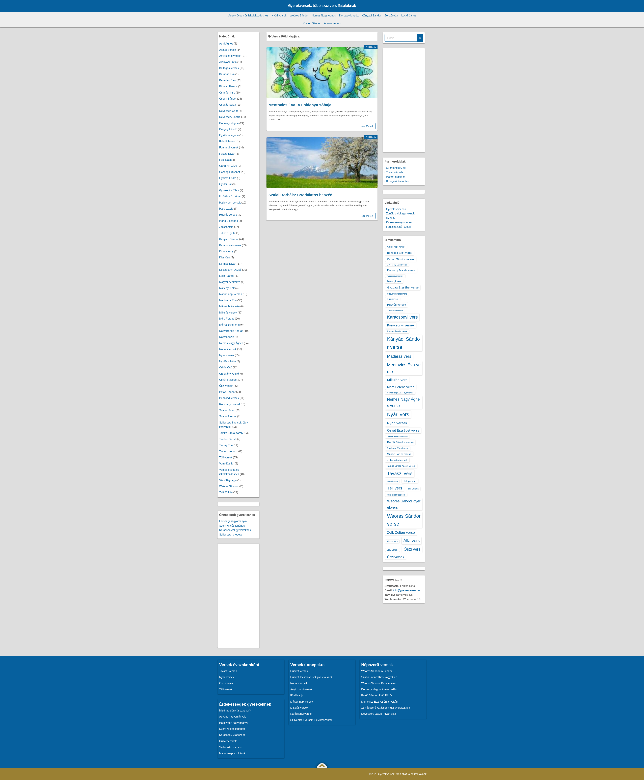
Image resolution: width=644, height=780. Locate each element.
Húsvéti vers (392, 299)
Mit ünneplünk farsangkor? (235, 710)
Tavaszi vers (400, 473)
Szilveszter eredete (230, 534)
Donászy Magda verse (401, 270)
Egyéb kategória (229, 135)
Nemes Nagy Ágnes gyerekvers (400, 393)
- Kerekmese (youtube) (398, 222)
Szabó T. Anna (227, 416)
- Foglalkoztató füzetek (398, 226)
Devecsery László (229, 117)
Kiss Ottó (224, 257)
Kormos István (227, 263)
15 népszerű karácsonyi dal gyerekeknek (385, 707)
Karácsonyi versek (230, 245)
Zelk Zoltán (391, 15)
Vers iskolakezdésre (396, 495)
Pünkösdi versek (229, 398)
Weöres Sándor (299, 15)
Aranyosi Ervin (228, 62)
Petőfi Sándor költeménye (397, 437)
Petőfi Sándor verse (400, 442)
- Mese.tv (390, 218)
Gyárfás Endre (227, 178)
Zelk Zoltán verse (401, 532)
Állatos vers (392, 541)
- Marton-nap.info (395, 176)
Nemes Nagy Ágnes (324, 15)
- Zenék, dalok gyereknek (400, 213)
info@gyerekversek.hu (406, 590)
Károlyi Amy (226, 251)
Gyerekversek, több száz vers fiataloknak (322, 6)
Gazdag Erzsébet (229, 172)
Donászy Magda (349, 15)
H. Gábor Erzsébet (230, 196)
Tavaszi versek (228, 451)
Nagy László (226, 337)
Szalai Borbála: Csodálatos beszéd (300, 195)
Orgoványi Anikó (229, 373)
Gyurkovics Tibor (229, 190)
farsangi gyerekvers (395, 276)
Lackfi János (408, 15)
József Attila (226, 227)
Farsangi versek (228, 147)
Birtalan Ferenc (228, 86)
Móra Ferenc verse (400, 387)
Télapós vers (392, 481)
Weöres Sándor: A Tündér (376, 671)
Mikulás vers (397, 380)
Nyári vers (398, 414)
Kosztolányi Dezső (230, 269)
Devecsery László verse (397, 265)
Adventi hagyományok (232, 716)
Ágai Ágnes (226, 43)
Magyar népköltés (229, 282)
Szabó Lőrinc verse (399, 454)
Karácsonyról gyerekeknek (235, 530)
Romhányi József (229, 404)
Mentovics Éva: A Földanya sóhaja (300, 105)
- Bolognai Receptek (397, 181)
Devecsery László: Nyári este (378, 713)
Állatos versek (332, 23)
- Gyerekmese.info (395, 167)
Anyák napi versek (230, 55)
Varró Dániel (226, 463)
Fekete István (227, 153)
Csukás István (227, 104)
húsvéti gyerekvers (397, 293)
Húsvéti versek (228, 214)
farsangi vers (394, 281)
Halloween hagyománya (233, 722)
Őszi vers (412, 549)
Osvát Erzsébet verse (403, 430)
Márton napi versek (230, 294)
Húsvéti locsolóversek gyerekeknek (311, 677)
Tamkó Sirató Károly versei (401, 465)
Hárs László (226, 208)
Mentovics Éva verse (404, 368)
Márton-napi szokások (232, 753)
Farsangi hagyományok (233, 521)
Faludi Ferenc (227, 141)
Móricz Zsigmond (229, 324)
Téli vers (394, 488)
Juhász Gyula (227, 233)
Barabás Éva (227, 74)
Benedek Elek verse (399, 252)
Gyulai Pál (225, 184)
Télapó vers (410, 481)
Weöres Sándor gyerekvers (403, 504)
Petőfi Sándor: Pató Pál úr (376, 695)
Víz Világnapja (228, 480)
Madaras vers (399, 356)
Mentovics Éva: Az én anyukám (379, 701)
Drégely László (228, 129)
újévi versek (392, 550)
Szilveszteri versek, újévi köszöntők (311, 720)
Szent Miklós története (232, 525)
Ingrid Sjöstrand (228, 220)
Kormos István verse (397, 331)
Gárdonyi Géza (228, 165)
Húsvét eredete (228, 741)
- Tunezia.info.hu (394, 172)
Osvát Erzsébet (228, 379)
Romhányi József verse (397, 448)
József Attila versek (395, 310)
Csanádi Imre (227, 92)
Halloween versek (230, 202)
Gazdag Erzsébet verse (403, 287)
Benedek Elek (227, 80)
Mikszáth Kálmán (229, 306)
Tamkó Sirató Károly (231, 433)
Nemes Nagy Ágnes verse (403, 402)
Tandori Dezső (227, 439)
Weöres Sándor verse (404, 520)
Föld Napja (371, 47)
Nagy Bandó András (231, 330)
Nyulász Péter (227, 361)
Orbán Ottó (225, 367)
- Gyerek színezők (395, 209)
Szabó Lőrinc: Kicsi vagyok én (379, 677)
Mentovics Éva (228, 300)
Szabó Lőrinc (227, 410)
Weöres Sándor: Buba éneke (378, 683)
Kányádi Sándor (371, 15)
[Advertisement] (238, 595)
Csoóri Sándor (312, 23)
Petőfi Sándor (227, 392)
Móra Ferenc (226, 318)
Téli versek (225, 457)
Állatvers (411, 540)
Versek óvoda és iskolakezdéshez (248, 15)
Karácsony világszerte (232, 734)
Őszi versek (226, 385)
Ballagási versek (229, 68)
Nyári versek (279, 15)
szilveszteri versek (397, 460)
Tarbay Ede (226, 445)
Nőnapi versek (227, 349)
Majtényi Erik (227, 288)
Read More (366, 126)
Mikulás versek (228, 312)
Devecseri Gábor (229, 110)
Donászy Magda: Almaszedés (379, 689)
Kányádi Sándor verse (403, 343)
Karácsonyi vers (402, 317)
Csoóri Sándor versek (400, 259)
